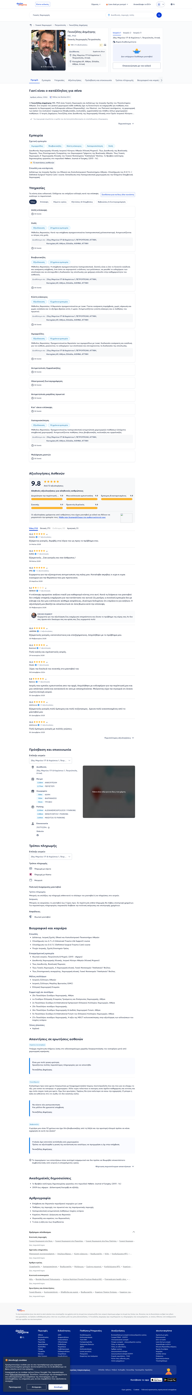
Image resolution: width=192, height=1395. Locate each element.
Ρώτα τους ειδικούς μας (120, 1358)
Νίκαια (40, 1354)
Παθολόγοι (62, 1344)
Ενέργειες (159, 1356)
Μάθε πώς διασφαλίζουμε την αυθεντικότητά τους (82, 517)
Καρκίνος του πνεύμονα (89, 1356)
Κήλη (107, 1254)
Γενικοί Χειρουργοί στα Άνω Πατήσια (101, 1241)
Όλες (33, 202)
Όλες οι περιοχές (117, 1344)
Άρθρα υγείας (116, 1349)
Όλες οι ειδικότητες (118, 1347)
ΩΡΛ (59, 1335)
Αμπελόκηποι (43, 1344)
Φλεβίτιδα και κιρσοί (69, 1292)
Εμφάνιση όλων (99, 51)
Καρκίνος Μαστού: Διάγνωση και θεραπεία (51, 1214)
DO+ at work (161, 1340)
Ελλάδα (101, 1370)
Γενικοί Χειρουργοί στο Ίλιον (41, 1241)
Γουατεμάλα (139, 1370)
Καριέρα (159, 1351)
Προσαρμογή (15, 1387)
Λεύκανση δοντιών (87, 1344)
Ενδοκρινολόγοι (64, 1351)
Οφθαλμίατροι (63, 1349)
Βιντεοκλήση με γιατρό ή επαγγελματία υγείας (129, 1335)
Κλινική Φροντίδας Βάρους (166, 1347)
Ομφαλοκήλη (34, 1266)
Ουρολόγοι (62, 1354)
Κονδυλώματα (85, 1335)
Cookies (136, 1390)
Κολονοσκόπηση (86, 1337)
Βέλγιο (108, 1370)
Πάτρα (40, 1349)
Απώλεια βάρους (64, 1254)
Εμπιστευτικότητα (162, 1358)
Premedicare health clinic (116, 1279)
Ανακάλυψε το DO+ (163, 1344)
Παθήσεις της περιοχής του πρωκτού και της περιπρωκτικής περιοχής (63, 1207)
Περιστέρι (41, 1342)
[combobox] (66, 15)
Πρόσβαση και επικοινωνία (98, 80)
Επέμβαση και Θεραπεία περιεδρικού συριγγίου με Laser (57, 1203)
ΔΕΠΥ (82, 1347)
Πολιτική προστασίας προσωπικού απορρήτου (158, 1390)
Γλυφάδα (41, 1351)
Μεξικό (114, 1370)
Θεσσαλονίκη (43, 1337)
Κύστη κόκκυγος (81, 1254)
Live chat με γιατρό (163, 1342)
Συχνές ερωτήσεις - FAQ (120, 1356)
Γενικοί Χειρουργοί (43, 25)
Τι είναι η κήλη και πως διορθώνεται (48, 1222)
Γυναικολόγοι (63, 1340)
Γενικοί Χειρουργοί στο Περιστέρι (69, 1241)
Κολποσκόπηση (86, 1349)
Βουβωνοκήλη (96, 1254)
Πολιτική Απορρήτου (19, 1374)
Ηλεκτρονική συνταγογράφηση (42, 1254)
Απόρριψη (36, 1387)
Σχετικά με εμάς (162, 1335)
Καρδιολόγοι (63, 1356)
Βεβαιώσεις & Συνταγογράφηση (112, 202)
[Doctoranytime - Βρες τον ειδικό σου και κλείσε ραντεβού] (30, 25)
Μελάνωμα (79, 1266)
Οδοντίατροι (62, 1342)
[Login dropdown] (160, 4)
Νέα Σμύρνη (42, 1356)
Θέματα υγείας (59, 202)
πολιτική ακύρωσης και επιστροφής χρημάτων (99, 905)
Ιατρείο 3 (137, 33)
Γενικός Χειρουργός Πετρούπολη (84, 39)
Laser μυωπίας (85, 1351)
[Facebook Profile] (37, 835)
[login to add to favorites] (62, 34)
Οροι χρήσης (126, 1390)
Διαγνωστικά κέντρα (119, 1351)
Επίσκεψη (44, 202)
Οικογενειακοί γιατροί (119, 1340)
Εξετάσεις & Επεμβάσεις (82, 202)
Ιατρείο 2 (127, 33)
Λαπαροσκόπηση (50, 1266)
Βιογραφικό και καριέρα (149, 80)
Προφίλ (34, 80)
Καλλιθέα (42, 1347)
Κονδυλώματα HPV (120, 1254)
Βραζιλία (148, 1370)
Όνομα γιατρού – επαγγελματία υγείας (126, 1342)
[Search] (159, 15)
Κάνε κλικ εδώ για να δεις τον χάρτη (109, 792)
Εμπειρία (46, 80)
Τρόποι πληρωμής (124, 80)
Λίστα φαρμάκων (117, 1361)
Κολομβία (121, 1370)
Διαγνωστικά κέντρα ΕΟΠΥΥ (122, 1354)
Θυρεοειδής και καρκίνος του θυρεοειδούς (51, 1218)
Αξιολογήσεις (74, 80)
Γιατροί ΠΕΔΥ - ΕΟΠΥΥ (119, 1337)
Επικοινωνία (160, 1337)
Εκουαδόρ (130, 1370)
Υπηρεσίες (59, 80)
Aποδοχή (58, 1387)
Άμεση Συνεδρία (162, 1349)
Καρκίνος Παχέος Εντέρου (106, 1292)
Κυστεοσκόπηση (51, 1292)
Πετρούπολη (60, 25)
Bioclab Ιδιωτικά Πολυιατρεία (48, 1279)
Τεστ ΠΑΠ (83, 1340)
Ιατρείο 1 (117, 33)
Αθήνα (40, 1335)
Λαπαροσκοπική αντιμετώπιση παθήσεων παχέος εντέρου (58, 1211)
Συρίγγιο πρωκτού (94, 1266)
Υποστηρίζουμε (161, 1361)
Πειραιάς (41, 1340)
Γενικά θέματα (35, 1292)
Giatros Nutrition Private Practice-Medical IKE (82, 1279)
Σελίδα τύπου (161, 1354)
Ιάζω (31, 1279)
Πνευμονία (84, 1354)
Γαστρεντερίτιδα (86, 1342)
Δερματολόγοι (63, 1337)
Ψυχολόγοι (62, 1347)
